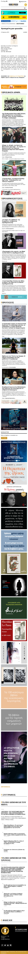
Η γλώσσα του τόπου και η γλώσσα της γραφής (14, 850)
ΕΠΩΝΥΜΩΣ (6, 852)
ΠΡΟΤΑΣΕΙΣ (6, 888)
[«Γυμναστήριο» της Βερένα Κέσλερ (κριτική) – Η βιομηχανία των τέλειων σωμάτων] (14, 168)
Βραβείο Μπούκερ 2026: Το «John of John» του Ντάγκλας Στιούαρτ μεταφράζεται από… (14, 842)
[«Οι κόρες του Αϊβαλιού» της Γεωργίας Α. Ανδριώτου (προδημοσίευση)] (14, 209)
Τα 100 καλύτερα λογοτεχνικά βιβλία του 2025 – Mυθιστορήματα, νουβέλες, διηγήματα (15, 886)
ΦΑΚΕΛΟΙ (7, 920)
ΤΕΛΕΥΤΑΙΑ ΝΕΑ (6, 836)
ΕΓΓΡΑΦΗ (4, 438)
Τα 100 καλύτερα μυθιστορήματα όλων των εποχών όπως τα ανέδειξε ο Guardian (14, 912)
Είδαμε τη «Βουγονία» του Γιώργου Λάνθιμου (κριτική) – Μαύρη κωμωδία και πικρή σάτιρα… (15, 903)
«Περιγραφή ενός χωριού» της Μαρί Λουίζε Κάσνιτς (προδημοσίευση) (13, 252)
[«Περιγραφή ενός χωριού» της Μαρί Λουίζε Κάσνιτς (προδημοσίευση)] (14, 241)
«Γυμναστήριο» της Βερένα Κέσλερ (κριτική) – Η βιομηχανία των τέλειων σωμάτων (13, 180)
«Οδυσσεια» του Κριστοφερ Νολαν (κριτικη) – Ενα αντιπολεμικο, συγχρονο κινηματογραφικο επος (13, 813)
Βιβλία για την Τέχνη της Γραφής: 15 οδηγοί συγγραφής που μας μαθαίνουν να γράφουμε (13, 357)
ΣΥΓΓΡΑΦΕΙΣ (9, 795)
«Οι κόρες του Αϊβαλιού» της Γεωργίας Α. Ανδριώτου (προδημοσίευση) (11, 221)
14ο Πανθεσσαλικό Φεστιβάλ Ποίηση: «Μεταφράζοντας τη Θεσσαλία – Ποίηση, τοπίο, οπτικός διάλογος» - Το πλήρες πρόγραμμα (13, 116)
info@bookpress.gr (5, 939)
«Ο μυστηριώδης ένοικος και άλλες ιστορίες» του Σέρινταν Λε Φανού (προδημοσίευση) (13, 282)
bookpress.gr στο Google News (17, 76)
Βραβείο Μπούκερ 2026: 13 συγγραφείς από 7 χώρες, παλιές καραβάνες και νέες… (15, 834)
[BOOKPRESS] (14, 4)
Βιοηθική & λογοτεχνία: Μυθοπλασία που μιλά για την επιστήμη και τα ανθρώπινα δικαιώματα (13, 388)
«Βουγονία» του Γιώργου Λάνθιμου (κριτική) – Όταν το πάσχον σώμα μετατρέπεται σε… (13, 895)
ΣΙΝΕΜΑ (2, 809)
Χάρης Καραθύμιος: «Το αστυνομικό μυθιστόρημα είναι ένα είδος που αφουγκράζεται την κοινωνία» (13, 826)
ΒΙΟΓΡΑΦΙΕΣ (20, 23)
